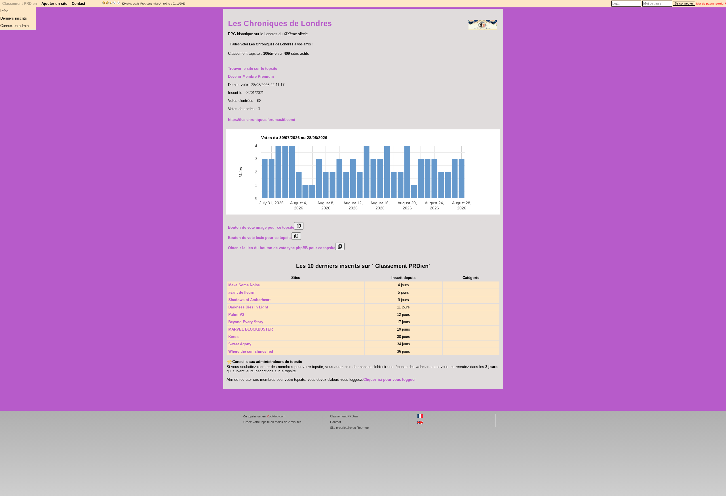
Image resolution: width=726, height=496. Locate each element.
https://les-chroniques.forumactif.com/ (261, 119)
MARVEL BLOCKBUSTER (250, 329)
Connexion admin (14, 26)
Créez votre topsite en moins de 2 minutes (272, 422)
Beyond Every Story (245, 322)
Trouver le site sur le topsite (252, 68)
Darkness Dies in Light (248, 307)
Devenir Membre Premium (251, 76)
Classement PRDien (19, 3)
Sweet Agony (239, 344)
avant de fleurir (241, 292)
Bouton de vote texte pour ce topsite (260, 238)
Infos (4, 11)
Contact (78, 3)
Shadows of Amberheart (249, 300)
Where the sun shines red (250, 351)
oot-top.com (276, 416)
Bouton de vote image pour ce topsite (261, 227)
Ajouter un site (54, 3)
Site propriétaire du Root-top (349, 427)
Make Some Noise (244, 285)
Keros (233, 337)
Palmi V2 (236, 314)
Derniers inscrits (13, 18)
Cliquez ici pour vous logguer (389, 379)
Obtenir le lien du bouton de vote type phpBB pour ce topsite (281, 248)
